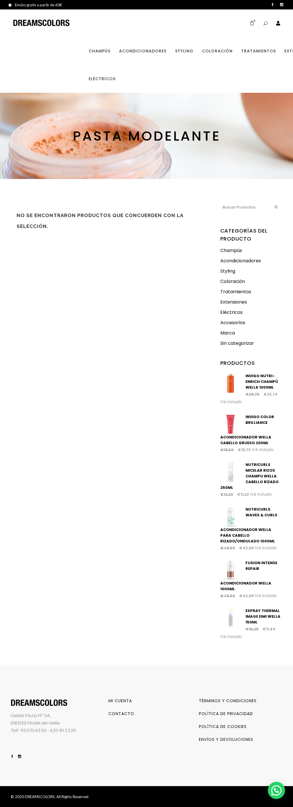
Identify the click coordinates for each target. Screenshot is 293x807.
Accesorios (232, 322)
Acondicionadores (240, 260)
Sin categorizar (237, 343)
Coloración (232, 281)
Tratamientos (235, 291)
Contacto (121, 714)
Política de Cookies (223, 726)
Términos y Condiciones (228, 701)
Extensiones (233, 302)
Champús (231, 250)
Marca (227, 333)
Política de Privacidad (226, 714)
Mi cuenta (120, 701)
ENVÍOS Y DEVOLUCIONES (226, 739)
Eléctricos (231, 312)
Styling (227, 271)
